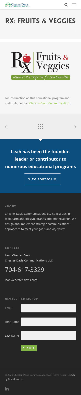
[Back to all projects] (40, 125)
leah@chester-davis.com (21, 280)
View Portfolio (42, 179)
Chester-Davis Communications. (50, 103)
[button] (74, 5)
